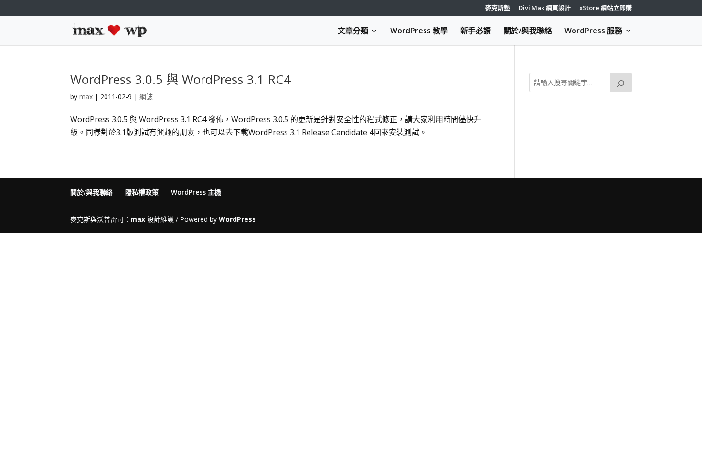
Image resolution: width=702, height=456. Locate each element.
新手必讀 (475, 31)
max (86, 96)
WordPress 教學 (419, 31)
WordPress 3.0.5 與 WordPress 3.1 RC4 (180, 79)
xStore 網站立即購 (605, 8)
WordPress (237, 219)
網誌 (146, 96)
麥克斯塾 (497, 8)
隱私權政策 (142, 192)
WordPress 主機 (196, 192)
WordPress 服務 (593, 31)
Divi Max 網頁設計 (545, 8)
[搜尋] (621, 82)
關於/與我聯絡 (527, 31)
